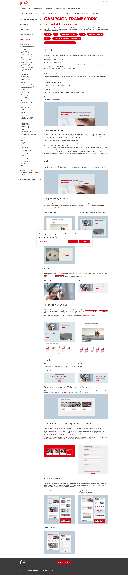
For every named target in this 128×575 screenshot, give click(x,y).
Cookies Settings (43, 241)
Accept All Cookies (84, 241)
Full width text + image (91, 310)
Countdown (94, 363)
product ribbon (86, 315)
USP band (50, 167)
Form (66, 428)
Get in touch (55, 428)
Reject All (73, 241)
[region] (64, 238)
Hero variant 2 (68, 55)
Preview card (65, 392)
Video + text (100, 311)
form (106, 437)
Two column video (59, 275)
